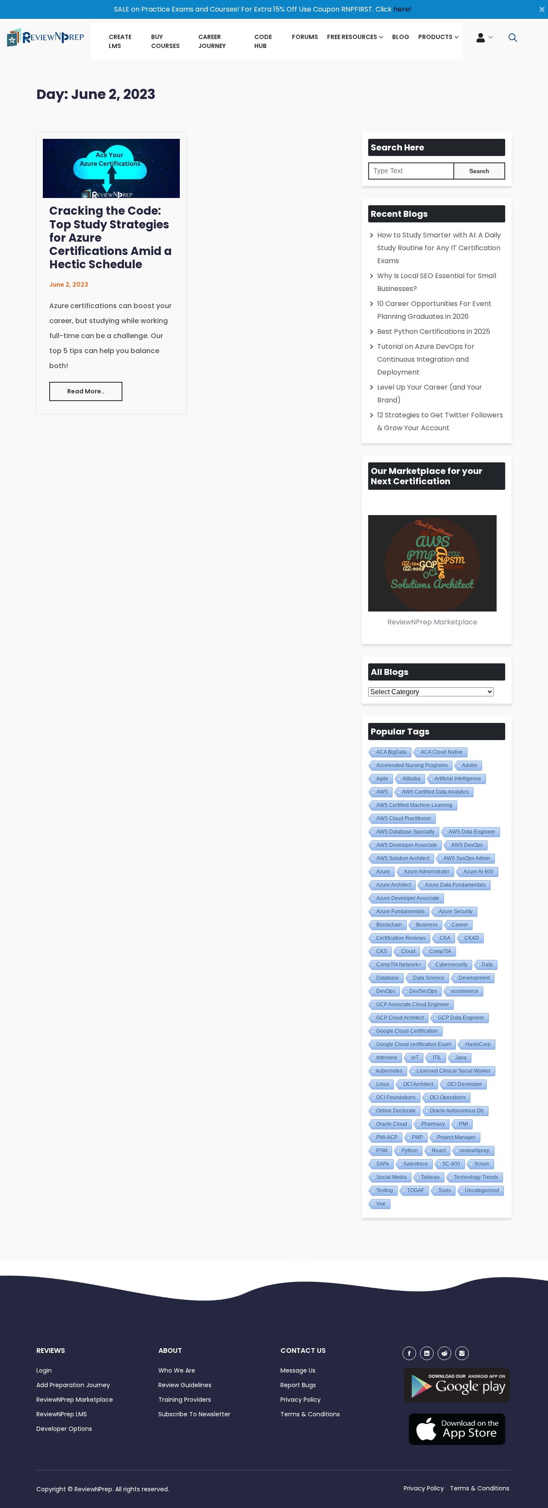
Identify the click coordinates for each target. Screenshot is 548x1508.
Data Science (428, 978)
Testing (384, 1190)
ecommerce (465, 991)
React (439, 1151)
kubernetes (389, 1071)
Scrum (481, 1164)
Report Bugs (298, 1385)
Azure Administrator (427, 872)
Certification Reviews (401, 938)
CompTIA (440, 951)
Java (461, 1058)
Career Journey (212, 41)
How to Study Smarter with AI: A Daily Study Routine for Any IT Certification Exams (439, 248)
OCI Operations (448, 1097)
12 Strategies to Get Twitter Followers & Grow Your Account (440, 421)
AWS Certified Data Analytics (435, 792)
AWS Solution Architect (402, 858)
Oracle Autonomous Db (457, 1111)
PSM (381, 1151)
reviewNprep (475, 1151)
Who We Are (176, 1370)
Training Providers (184, 1399)
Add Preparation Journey (73, 1385)
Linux (382, 1084)
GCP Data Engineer (461, 1018)
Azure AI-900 (479, 872)
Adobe (469, 765)
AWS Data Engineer (472, 832)
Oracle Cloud (391, 1124)
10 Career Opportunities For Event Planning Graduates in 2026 (434, 310)
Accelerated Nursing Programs (412, 765)
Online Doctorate (396, 1111)
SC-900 (451, 1164)
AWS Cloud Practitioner (403, 818)
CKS (381, 951)
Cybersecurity (451, 965)
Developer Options (64, 1428)
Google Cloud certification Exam (413, 1044)
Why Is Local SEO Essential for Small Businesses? (436, 282)
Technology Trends (476, 1177)
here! (402, 9)
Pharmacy (433, 1124)
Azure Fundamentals (400, 911)
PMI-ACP (387, 1137)
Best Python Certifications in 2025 (433, 331)
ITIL (437, 1058)
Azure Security (456, 911)
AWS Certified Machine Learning (414, 805)
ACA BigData (391, 752)
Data (487, 965)
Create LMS (120, 41)
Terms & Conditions (310, 1414)
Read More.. (85, 391)
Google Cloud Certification (407, 1031)
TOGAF (415, 1190)
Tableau (430, 1177)
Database (387, 978)
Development (474, 978)
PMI (463, 1124)
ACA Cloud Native (442, 752)
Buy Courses (165, 41)
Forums (305, 37)
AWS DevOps (467, 845)
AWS (382, 792)
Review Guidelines (184, 1385)
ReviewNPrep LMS (61, 1414)
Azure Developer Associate (407, 898)
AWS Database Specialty (405, 832)
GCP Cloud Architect (400, 1018)
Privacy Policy (300, 1399)
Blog (400, 37)
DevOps (385, 991)
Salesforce (415, 1164)
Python (410, 1151)
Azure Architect (393, 885)
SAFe (382, 1164)
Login (44, 1370)
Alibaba (411, 779)
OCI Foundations (396, 1097)
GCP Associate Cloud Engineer (412, 1004)
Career (460, 925)
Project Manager (456, 1137)
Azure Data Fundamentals (455, 885)
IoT (415, 1058)
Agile (382, 779)
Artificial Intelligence (458, 779)
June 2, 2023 (68, 284)
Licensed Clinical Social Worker (454, 1071)
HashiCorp (478, 1044)
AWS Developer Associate (406, 845)
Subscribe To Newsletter (194, 1414)
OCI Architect (418, 1084)
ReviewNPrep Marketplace (74, 1399)
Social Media (391, 1177)
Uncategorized (482, 1190)
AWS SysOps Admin (467, 858)
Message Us (298, 1370)
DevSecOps (423, 991)
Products (435, 37)
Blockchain (389, 925)
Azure (383, 872)
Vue (381, 1204)
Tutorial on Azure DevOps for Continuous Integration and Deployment (425, 359)
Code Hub (263, 41)
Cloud (408, 951)
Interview (386, 1058)
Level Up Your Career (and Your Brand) (429, 393)
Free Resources (352, 37)
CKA (445, 938)
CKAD (472, 938)
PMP (417, 1137)
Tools (444, 1190)
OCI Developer (464, 1084)
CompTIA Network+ (398, 965)
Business (427, 925)
